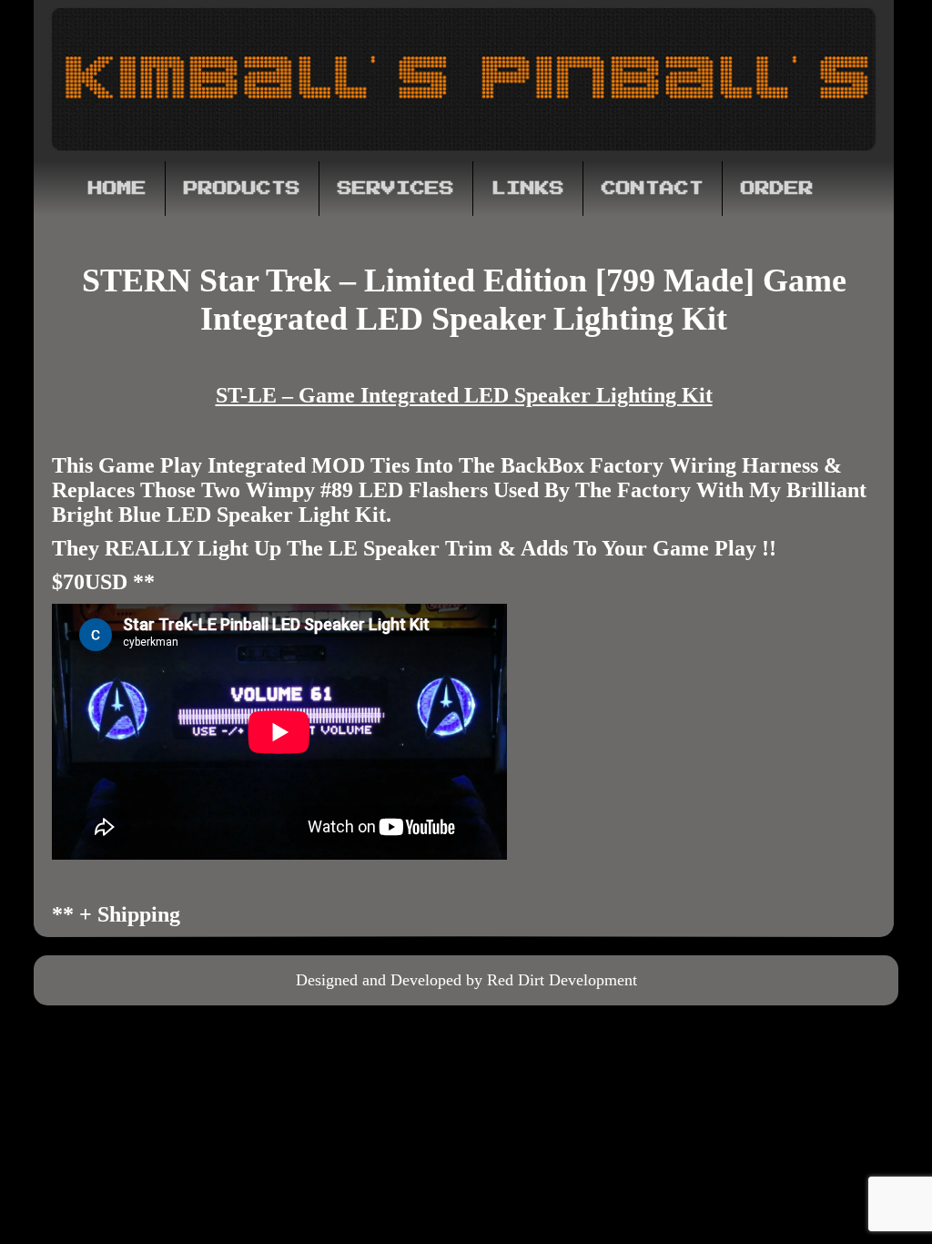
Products (242, 188)
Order (777, 188)
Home (117, 188)
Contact (653, 188)
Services (396, 188)
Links (527, 188)
